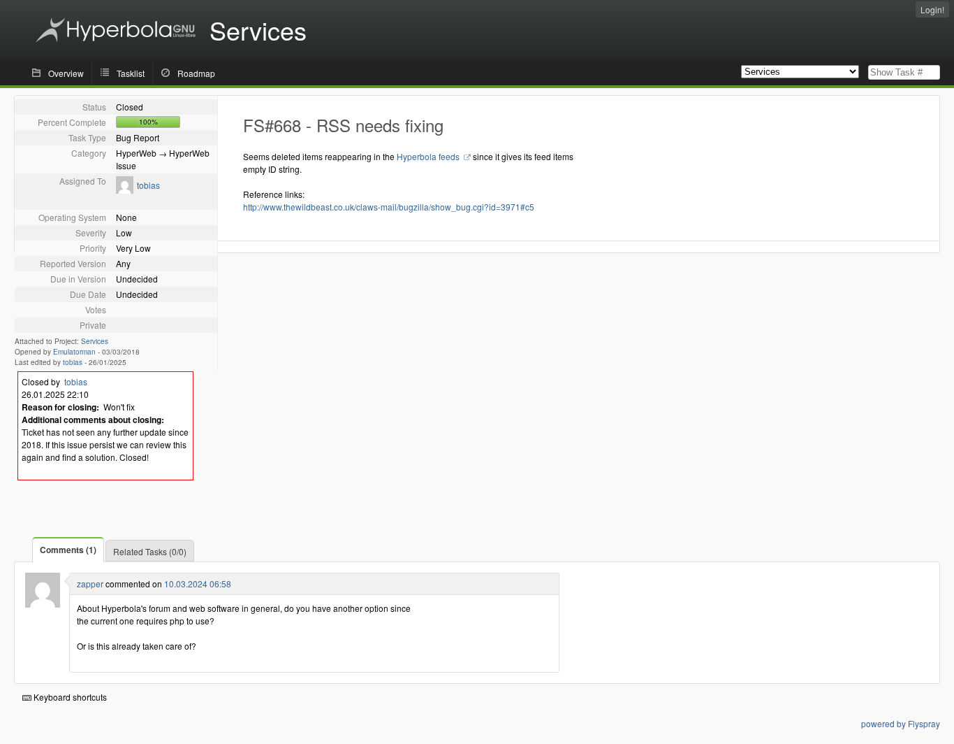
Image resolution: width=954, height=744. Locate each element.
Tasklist (131, 73)
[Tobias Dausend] (124, 190)
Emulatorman (74, 352)
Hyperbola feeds (429, 156)
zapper (90, 583)
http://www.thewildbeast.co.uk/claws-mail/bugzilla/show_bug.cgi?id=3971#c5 (388, 207)
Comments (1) (68, 549)
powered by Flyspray (900, 723)
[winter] (42, 604)
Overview (66, 73)
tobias (148, 185)
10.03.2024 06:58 (197, 583)
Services (94, 341)
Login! (932, 9)
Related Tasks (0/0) (149, 551)
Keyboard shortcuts (69, 697)
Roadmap (196, 73)
